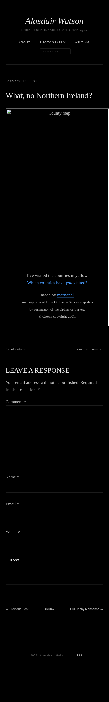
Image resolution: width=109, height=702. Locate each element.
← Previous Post (17, 609)
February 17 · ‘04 (21, 81)
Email (12, 504)
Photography (53, 42)
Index (49, 608)
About (25, 42)
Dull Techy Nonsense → (86, 609)
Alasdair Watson (54, 20)
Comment (16, 401)
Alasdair (18, 349)
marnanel (65, 294)
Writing (82, 42)
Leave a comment (89, 349)
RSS (79, 655)
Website (13, 531)
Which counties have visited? (57, 282)
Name (12, 477)
